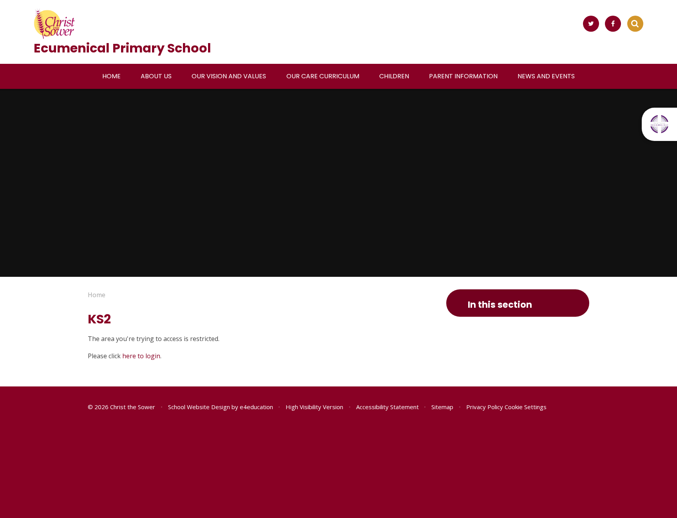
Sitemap (442, 407)
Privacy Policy (484, 407)
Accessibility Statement (387, 407)
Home (96, 295)
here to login (141, 356)
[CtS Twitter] (591, 24)
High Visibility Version (314, 407)
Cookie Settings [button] (526, 407)
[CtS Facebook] (613, 24)
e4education (256, 407)
